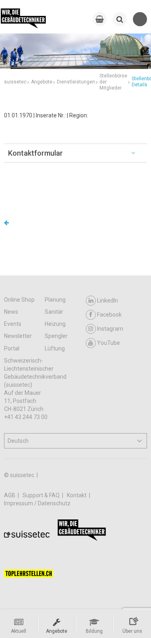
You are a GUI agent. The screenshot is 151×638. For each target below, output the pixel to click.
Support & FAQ (42, 495)
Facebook (109, 314)
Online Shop (19, 299)
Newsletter (18, 336)
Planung (55, 299)
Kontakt (77, 495)
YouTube (108, 343)
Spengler (56, 336)
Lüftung (55, 348)
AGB (10, 495)
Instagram (110, 328)
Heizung (55, 324)
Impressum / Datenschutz (37, 503)
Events (12, 324)
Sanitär (54, 312)
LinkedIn (107, 300)
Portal (11, 348)
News (11, 312)
